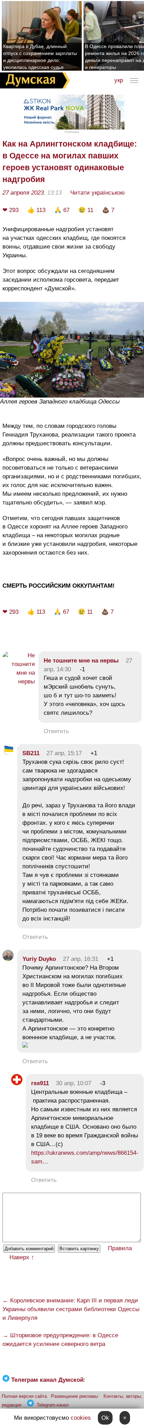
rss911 (40, 1083)
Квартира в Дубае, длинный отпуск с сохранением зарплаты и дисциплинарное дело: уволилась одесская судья (40, 57)
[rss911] (16, 1083)
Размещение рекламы (74, 1396)
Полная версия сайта (24, 1396)
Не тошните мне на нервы (81, 660)
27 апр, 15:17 (64, 753)
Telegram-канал (53, 1405)
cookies (81, 1418)
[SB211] (8, 753)
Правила (120, 1248)
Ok (105, 1418)
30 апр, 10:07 (73, 1083)
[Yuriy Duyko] (8, 959)
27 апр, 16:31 (80, 959)
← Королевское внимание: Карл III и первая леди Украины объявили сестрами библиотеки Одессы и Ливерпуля (70, 1309)
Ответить (56, 731)
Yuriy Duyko (39, 959)
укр (118, 80)
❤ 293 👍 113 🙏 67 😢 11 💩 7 (62, 210)
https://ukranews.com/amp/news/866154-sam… (84, 1157)
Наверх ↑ (21, 1257)
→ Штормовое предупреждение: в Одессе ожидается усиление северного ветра (60, 1339)
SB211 (30, 753)
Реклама (72, 132)
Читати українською (97, 192)
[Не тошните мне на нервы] (18, 681)
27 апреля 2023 (23, 192)
